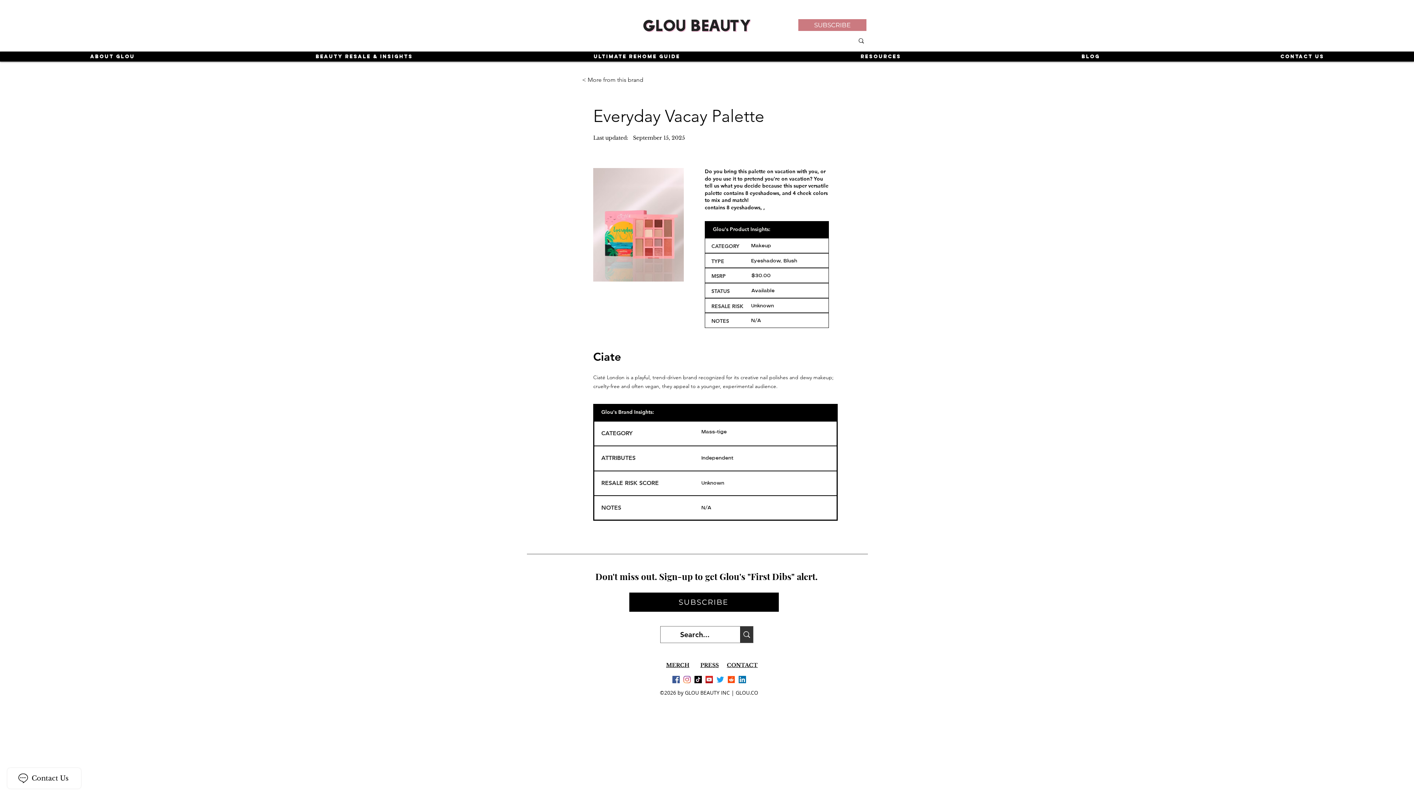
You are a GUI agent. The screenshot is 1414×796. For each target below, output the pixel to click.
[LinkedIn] (742, 679)
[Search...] (746, 634)
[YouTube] (709, 679)
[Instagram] (687, 679)
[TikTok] (698, 679)
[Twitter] (720, 679)
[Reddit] (731, 679)
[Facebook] (676, 679)
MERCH (677, 665)
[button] (832, 25)
